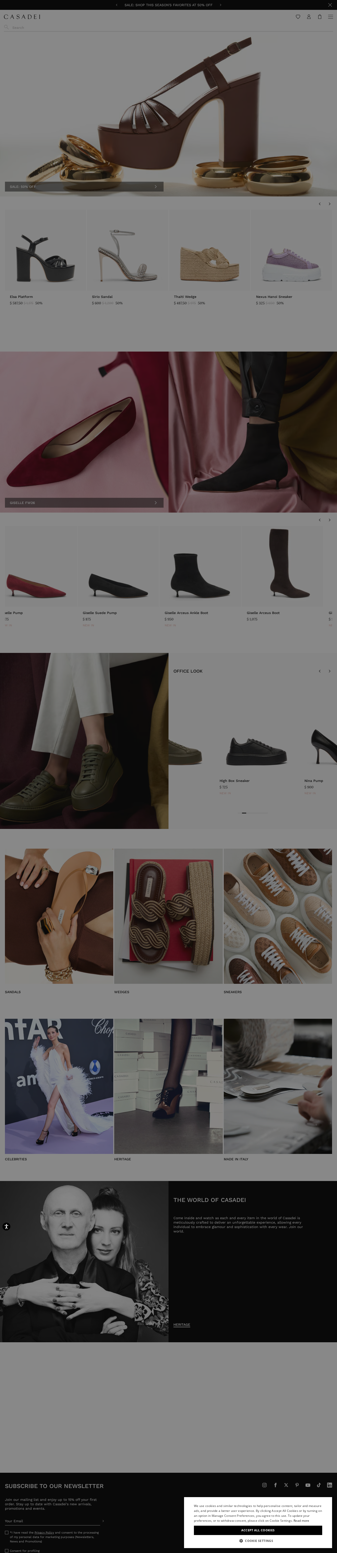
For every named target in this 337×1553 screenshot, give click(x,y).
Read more (301, 1521)
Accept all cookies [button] (258, 1530)
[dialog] (258, 1522)
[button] (258, 1540)
